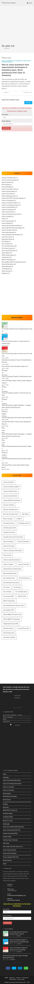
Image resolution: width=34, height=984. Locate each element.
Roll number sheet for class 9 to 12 (13, 846)
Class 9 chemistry (8, 541)
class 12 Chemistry (23, 564)
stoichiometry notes (8, 633)
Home (4, 774)
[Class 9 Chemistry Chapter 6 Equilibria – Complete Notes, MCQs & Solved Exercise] (5, 401)
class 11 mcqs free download (11, 559)
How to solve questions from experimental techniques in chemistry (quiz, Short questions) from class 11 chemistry (15, 70)
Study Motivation (6, 266)
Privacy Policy (21, 979)
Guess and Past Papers (8, 250)
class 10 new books (7, 193)
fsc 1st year (6, 587)
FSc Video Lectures (7, 248)
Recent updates (8, 717)
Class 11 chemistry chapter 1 (10, 202)
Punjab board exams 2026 (10, 623)
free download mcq (24, 578)
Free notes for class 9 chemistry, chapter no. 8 (15, 366)
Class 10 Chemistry (23, 541)
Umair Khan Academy (13, 900)
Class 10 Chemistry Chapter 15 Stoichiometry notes (16, 376)
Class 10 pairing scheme (9, 196)
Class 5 (4, 218)
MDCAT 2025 (22, 596)
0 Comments (6, 92)
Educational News (7, 239)
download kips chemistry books (12, 569)
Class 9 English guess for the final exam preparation (17, 417)
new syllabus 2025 (8, 610)
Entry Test (6, 807)
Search (28, 102)
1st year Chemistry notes (9, 177)
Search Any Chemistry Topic (10, 99)
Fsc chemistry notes (21, 591)
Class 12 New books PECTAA (11, 830)
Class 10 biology (6, 187)
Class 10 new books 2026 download (13, 826)
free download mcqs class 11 (11, 582)
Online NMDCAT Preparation (11, 619)
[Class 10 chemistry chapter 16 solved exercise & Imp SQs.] (5, 349)
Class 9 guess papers (8, 232)
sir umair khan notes (23, 628)
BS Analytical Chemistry (10, 796)
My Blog (5, 804)
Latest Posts (27, 60)
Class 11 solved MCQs (8, 207)
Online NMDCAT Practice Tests (12, 614)
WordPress (5, 273)
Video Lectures (6, 271)
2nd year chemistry (8, 505)
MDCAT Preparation (7, 259)
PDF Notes (6, 843)
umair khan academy (9, 637)
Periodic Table (7, 836)
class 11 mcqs (7, 555)
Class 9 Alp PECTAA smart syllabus (12, 228)
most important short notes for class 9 (14, 605)
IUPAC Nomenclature (8, 255)
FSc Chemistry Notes (8, 246)
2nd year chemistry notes (10, 509)
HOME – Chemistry (9, 977)
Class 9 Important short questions (11, 234)
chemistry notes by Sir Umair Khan (13, 537)
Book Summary (7, 860)
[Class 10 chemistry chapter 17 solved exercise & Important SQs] (5, 337)
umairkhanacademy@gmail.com (16, 895)
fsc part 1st (6, 48)
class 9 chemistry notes (8, 230)
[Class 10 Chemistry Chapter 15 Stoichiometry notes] (5, 372)
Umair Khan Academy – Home (12, 715)
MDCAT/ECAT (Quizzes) (10, 810)
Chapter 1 (19, 518)
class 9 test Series (7, 237)
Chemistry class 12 (24, 523)
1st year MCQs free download (11, 500)
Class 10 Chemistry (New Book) (12, 783)
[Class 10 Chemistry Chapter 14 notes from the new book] (5, 389)
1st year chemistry (8, 482)
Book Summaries (7, 182)
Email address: (6, 121)
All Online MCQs (8, 813)
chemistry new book (9, 532)
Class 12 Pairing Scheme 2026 (11, 214)
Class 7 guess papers (8, 221)
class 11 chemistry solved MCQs (12, 550)
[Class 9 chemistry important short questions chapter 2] (5, 442)
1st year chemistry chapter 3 (11, 486)
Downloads (6, 824)
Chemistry (6, 777)
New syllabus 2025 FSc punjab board (12, 262)
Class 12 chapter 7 (8, 564)
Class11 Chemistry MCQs (10, 833)
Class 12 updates (7, 216)
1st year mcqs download (10, 496)
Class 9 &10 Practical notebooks (11, 225)
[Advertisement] (17, 26)
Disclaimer (25, 977)
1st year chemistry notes (10, 491)
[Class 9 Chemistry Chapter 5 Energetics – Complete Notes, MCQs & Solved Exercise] (5, 430)
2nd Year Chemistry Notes (9, 180)
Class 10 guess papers (8, 191)
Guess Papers (6, 252)
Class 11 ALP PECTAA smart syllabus (13, 198)
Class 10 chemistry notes (9, 189)
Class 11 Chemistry (7, 60)
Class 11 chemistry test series (10, 205)
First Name (5, 114)
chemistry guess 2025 (9, 527)
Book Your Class (8, 820)
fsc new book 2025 (8, 596)
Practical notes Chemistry (10, 840)
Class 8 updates (6, 223)
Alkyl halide (25, 514)
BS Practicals (7, 799)
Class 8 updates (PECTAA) (11, 857)
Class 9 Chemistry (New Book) (12, 780)
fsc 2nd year (17, 587)
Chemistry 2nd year (8, 523)
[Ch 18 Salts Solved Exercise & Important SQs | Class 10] (5, 325)
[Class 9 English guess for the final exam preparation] (5, 413)
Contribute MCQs (8, 817)
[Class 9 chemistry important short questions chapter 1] (5, 455)
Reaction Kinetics (8, 628)
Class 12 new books (7, 212)
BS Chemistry (6, 184)
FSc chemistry (18, 60)
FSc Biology (5, 241)
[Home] (2, 48)
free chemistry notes (9, 578)
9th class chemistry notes (10, 514)
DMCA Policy (12, 979)
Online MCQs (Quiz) (7, 62)
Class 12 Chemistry (7, 209)
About (5, 719)
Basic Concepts (7, 518)
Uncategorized (6, 268)
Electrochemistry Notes (10, 573)
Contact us (6, 721)
